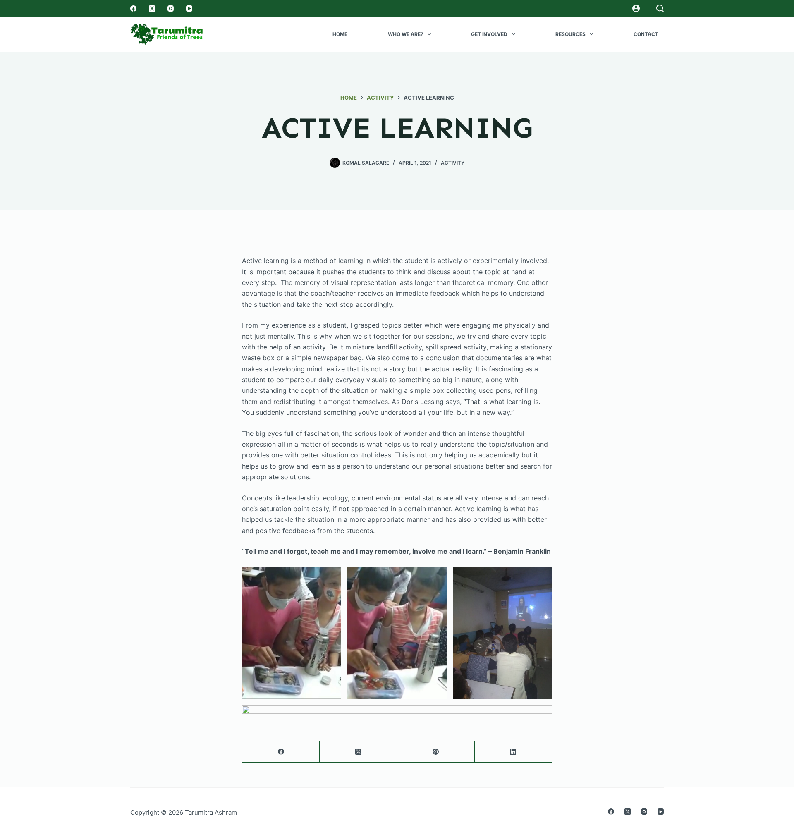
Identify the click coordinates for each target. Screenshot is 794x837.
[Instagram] (170, 8)
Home (339, 34)
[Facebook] (133, 8)
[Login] (636, 8)
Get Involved (489, 34)
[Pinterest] (436, 752)
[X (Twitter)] (152, 8)
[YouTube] (189, 8)
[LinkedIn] (513, 752)
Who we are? (405, 34)
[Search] (660, 8)
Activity (452, 163)
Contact (646, 34)
